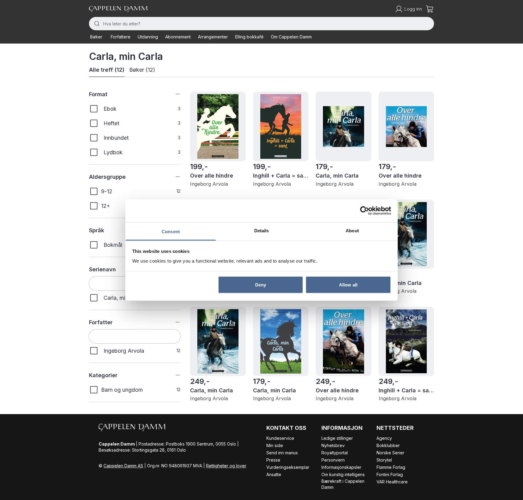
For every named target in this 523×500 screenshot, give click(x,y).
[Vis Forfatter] (173, 322)
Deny (260, 284)
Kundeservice (280, 438)
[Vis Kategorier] (173, 375)
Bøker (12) (142, 70)
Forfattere (120, 36)
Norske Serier (390, 452)
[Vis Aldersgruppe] (173, 176)
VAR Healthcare (392, 481)
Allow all (348, 284)
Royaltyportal (334, 452)
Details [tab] (261, 230)
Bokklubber (388, 445)
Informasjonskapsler (341, 467)
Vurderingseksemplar (287, 467)
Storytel (384, 459)
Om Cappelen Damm (291, 36)
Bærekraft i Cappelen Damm (342, 484)
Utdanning (148, 36)
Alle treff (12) (106, 70)
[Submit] (96, 23)
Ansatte (273, 474)
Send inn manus (282, 452)
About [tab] (352, 230)
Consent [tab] (171, 231)
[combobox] (261, 23)
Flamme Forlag (391, 467)
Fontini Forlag (390, 474)
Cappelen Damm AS (123, 465)
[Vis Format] (173, 94)
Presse (273, 459)
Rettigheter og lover (226, 465)
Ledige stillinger (337, 438)
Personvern (333, 459)
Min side (274, 445)
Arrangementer (213, 36)
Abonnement (178, 36)
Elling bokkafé (249, 36)
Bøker (96, 36)
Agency (384, 438)
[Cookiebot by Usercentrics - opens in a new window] (364, 210)
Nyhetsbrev (333, 445)
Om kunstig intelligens (343, 474)
